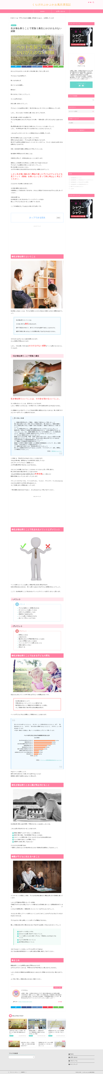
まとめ (72, 188)
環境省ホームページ (57, 451)
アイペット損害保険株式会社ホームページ (51, 760)
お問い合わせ (60, 11)
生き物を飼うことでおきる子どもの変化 (79, 182)
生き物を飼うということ (76, 177)
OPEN (58, 217)
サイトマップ (73, 1064)
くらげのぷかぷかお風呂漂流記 (51, 4)
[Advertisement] (37, 238)
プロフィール (73, 1060)
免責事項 (23, 1072)
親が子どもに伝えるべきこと (77, 186)
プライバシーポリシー (14, 1072)
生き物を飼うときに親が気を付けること (79, 184)
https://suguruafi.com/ (25, 1001)
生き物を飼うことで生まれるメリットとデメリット (82, 180)
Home (42, 11)
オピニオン (14, 25)
